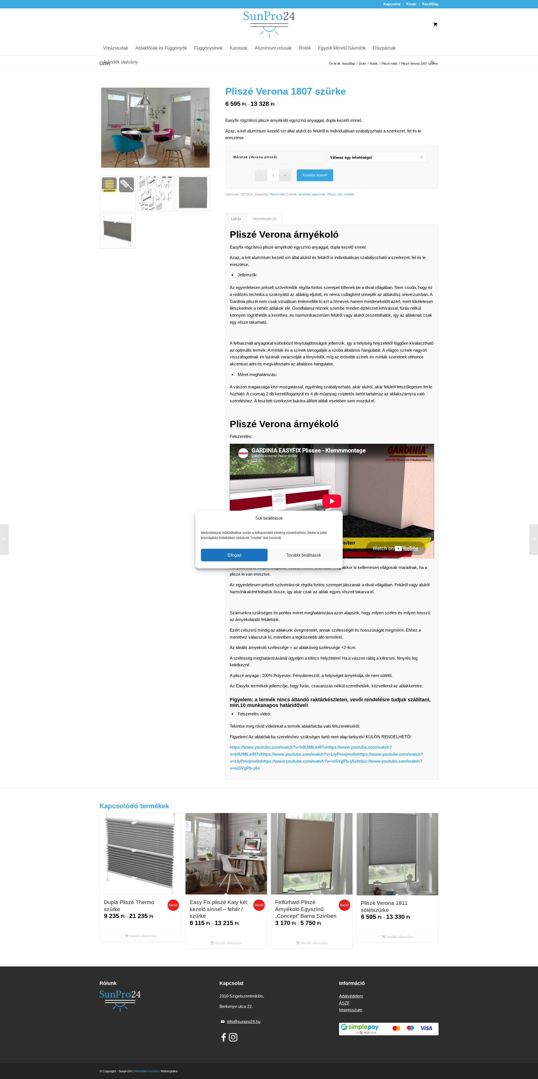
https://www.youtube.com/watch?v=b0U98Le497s (278, 747)
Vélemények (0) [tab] (264, 219)
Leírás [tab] (236, 219)
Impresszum (350, 1009)
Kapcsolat (391, 4)
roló (339, 194)
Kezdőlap (430, 4)
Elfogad (234, 555)
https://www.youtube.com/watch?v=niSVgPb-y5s (309, 761)
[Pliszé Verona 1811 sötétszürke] (533, 539)
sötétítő (349, 194)
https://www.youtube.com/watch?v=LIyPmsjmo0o (309, 754)
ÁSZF (344, 1003)
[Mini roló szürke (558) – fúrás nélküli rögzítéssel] (4, 539)
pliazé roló (319, 194)
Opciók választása (142, 936)
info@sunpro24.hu (243, 1021)
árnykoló (304, 194)
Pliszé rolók (277, 194)
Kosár (411, 4)
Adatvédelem (351, 996)
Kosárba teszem (315, 175)
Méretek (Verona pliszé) (255, 157)
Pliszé (331, 194)
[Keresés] (430, 62)
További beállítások (303, 555)
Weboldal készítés (146, 1071)
